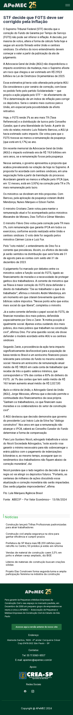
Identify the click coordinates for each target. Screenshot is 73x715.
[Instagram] (32, 691)
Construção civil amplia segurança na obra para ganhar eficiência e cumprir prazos (32, 535)
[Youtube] (48, 691)
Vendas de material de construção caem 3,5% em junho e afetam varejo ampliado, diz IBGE (34, 554)
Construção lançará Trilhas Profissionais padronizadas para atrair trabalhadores (36, 526)
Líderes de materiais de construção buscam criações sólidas (35, 563)
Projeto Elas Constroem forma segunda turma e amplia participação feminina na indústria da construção (36, 573)
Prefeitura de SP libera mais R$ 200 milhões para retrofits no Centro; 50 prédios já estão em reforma (34, 544)
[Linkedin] (40, 691)
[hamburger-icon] (67, 5)
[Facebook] (25, 691)
